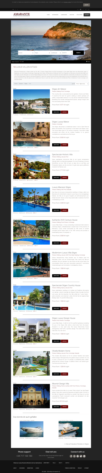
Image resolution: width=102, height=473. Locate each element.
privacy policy (67, 2)
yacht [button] (60, 462)
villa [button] (54, 462)
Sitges (25, 83)
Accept (86, 4)
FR (88, 9)
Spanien (21, 83)
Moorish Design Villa (60, 384)
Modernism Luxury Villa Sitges (64, 253)
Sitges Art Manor (59, 89)
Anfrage (64, 112)
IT (83, 9)
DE (80, 9)
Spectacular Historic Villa (62, 154)
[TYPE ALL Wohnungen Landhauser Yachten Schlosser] (56, 52)
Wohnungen (55, 14)
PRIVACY (80, 468)
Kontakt (87, 14)
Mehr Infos (56, 112)
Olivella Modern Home (61, 351)
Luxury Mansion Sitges (61, 187)
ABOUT (15, 468)
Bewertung (30, 468)
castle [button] (67, 462)
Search (78, 52)
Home (48, 14)
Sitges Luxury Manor (60, 122)
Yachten (72, 14)
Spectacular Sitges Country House (66, 285)
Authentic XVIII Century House (64, 220)
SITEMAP (86, 468)
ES (85, 9)
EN (77, 9)
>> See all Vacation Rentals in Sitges (76, 444)
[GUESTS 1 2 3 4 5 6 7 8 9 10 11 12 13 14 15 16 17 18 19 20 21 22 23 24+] (67, 52)
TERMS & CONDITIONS (70, 468)
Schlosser (79, 14)
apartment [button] (46, 462)
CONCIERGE (22, 468)
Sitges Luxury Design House (63, 318)
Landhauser (64, 14)
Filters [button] (88, 61)
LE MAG (37, 468)
